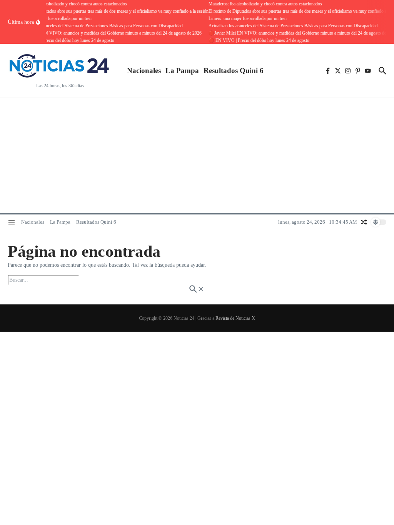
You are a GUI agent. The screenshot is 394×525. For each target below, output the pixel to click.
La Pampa (182, 70)
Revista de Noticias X (235, 318)
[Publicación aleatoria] (364, 222)
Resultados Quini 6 (234, 70)
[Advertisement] (197, 155)
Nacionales (144, 70)
